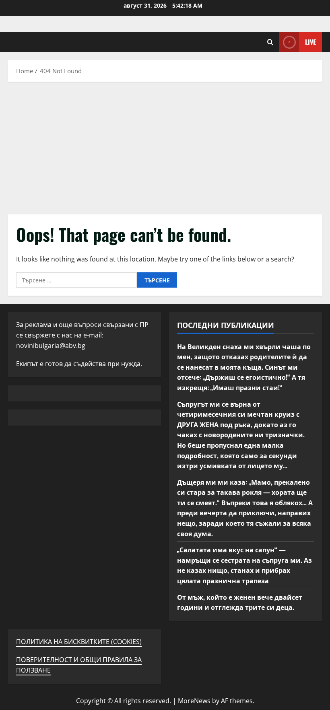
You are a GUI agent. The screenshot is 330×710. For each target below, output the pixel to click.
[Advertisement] (165, 146)
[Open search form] (270, 42)
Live (310, 42)
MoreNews (194, 700)
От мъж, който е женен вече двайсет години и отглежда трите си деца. (239, 602)
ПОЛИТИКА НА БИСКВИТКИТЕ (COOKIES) (79, 641)
